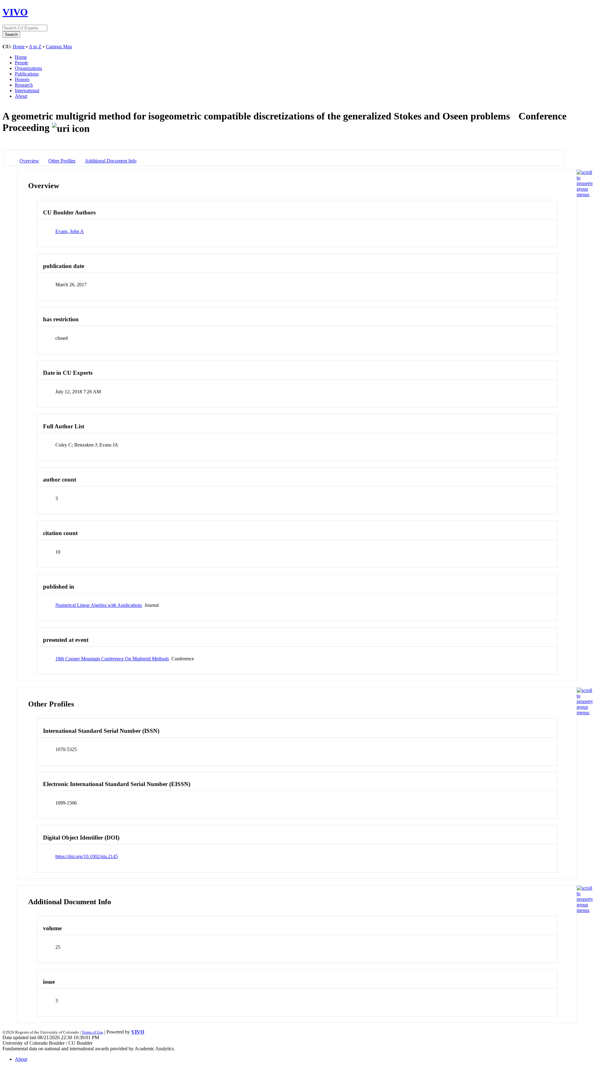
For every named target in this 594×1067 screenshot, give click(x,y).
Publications (27, 73)
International (27, 90)
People (21, 62)
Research (24, 85)
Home (19, 46)
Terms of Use (92, 1032)
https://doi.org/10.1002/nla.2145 (86, 856)
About (21, 96)
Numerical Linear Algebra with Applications (98, 605)
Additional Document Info (110, 160)
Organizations (28, 68)
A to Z (35, 46)
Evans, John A (69, 231)
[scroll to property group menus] (585, 194)
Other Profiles (61, 160)
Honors (22, 79)
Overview (29, 160)
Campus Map (59, 46)
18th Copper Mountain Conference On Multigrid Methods (112, 658)
